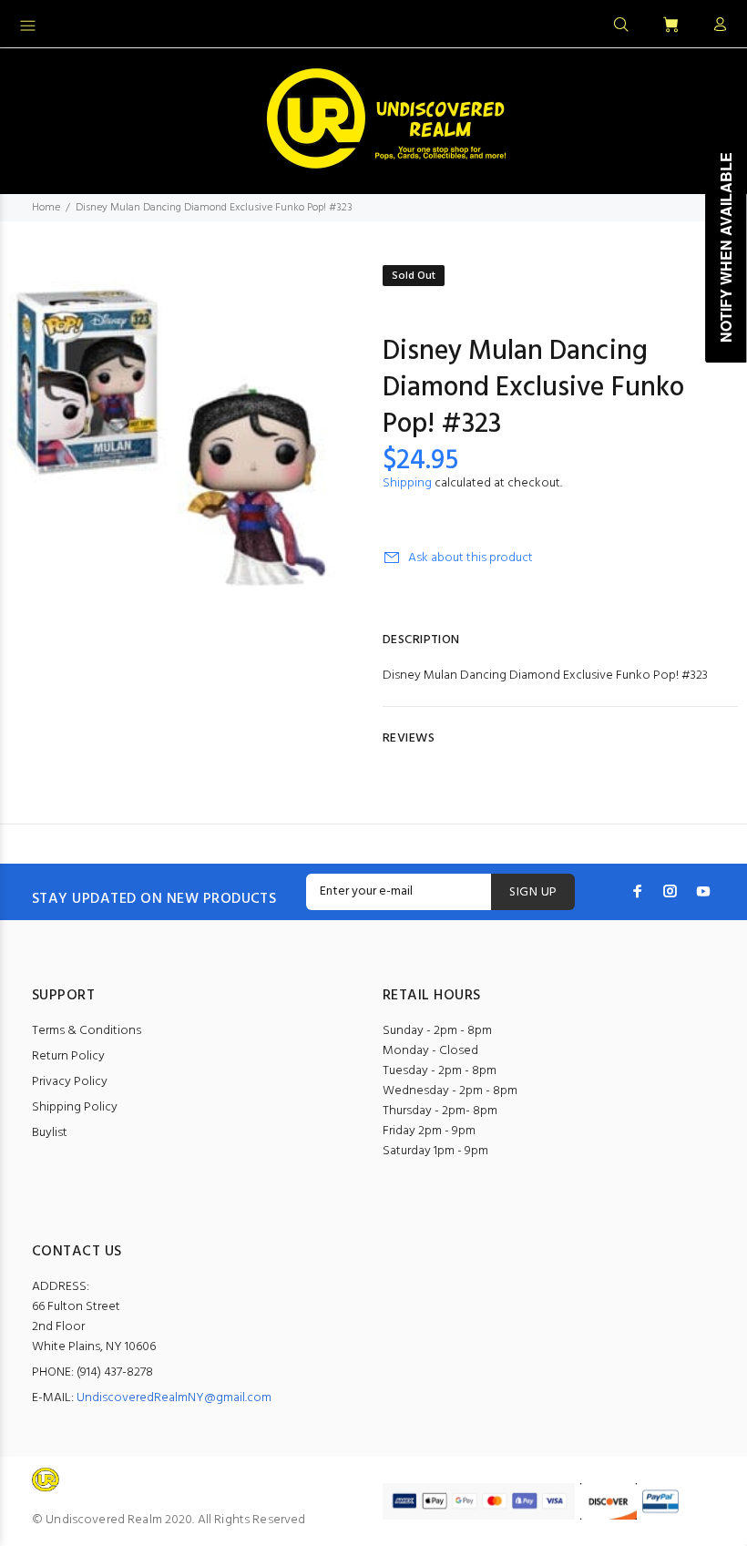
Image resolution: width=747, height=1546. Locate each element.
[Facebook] (638, 891)
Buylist (49, 1132)
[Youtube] (703, 891)
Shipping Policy (75, 1107)
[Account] (716, 25)
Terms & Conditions (86, 1030)
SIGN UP (533, 892)
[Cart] (670, 26)
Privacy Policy (69, 1081)
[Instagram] (670, 891)
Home (46, 208)
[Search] (621, 25)
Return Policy (68, 1056)
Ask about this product (470, 558)
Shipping (407, 483)
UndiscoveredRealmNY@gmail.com (174, 1397)
